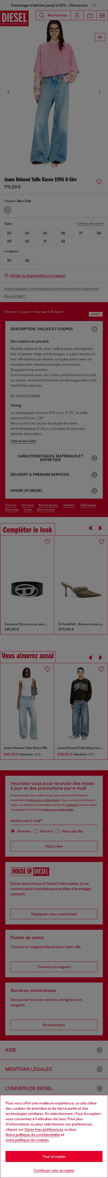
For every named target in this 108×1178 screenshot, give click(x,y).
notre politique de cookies (27, 1140)
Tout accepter (54, 1156)
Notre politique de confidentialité (33, 1135)
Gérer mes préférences (43, 1129)
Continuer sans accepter (54, 1170)
